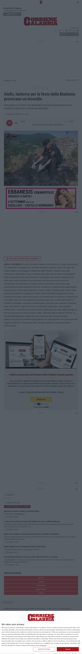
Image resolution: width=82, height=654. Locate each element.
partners (13, 627)
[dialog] (41, 632)
